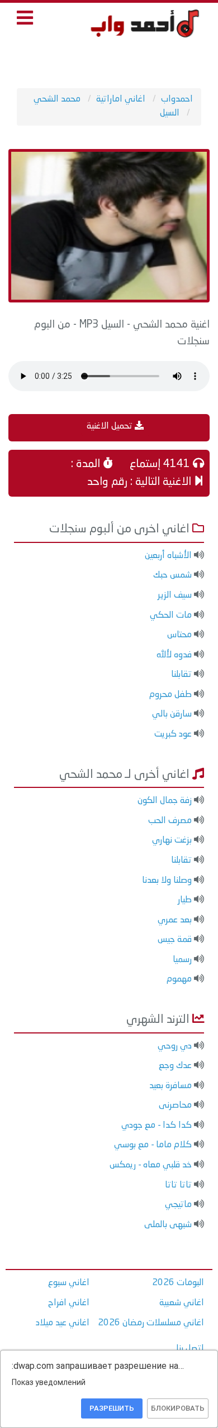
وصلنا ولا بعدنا (167, 880)
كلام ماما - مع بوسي (153, 1145)
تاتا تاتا (178, 1185)
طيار (185, 900)
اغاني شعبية (181, 1303)
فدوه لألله (174, 655)
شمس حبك (172, 575)
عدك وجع (175, 1065)
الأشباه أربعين (168, 555)
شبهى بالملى (168, 1224)
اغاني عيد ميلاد (62, 1323)
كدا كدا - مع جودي (156, 1125)
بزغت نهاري (172, 840)
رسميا (182, 959)
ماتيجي (178, 1204)
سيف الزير (175, 595)
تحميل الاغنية (111, 426)
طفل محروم (170, 694)
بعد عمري (175, 920)
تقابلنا (181, 674)
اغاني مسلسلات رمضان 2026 (151, 1323)
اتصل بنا (190, 1348)
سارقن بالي (172, 714)
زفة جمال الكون (165, 800)
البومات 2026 (178, 1282)
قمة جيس (175, 939)
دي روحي (175, 1046)
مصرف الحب (170, 820)
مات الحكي (171, 615)
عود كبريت (173, 734)
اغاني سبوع (68, 1282)
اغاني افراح (68, 1303)
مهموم (179, 979)
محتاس (179, 635)
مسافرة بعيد (170, 1085)
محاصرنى (175, 1105)
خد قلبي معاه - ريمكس (151, 1165)
